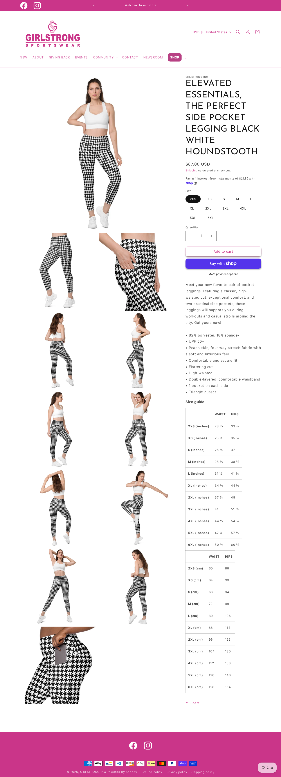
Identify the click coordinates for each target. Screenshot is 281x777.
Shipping (192, 170)
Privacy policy (177, 772)
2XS (193, 199)
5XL (193, 218)
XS (209, 199)
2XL (208, 208)
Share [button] (195, 703)
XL (192, 208)
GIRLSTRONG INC (93, 771)
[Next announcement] (187, 5)
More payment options (223, 274)
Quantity (192, 227)
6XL (210, 218)
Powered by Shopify (122, 771)
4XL (243, 208)
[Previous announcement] (94, 5)
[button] (104, 57)
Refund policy (152, 772)
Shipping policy (202, 772)
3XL (225, 208)
